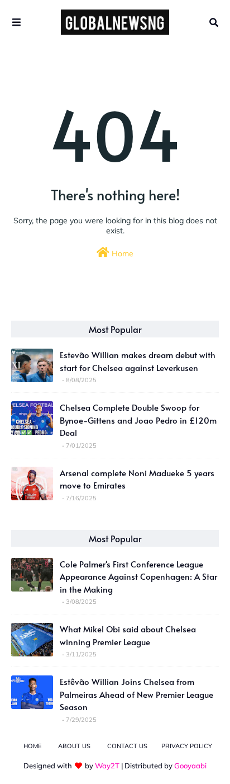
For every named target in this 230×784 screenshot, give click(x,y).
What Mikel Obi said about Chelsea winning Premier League (128, 635)
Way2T (107, 765)
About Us (74, 746)
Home (121, 253)
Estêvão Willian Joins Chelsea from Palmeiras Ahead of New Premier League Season (136, 693)
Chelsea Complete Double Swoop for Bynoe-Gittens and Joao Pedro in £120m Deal (138, 419)
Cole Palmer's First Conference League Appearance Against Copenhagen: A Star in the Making (138, 576)
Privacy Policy (186, 746)
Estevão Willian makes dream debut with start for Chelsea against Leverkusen (137, 361)
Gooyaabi (190, 765)
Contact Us (127, 746)
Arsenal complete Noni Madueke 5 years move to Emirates (137, 479)
